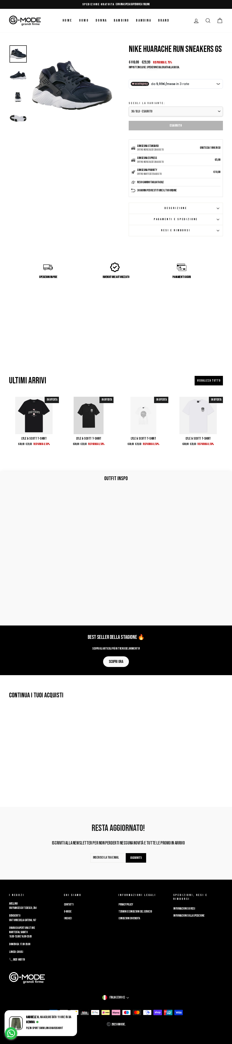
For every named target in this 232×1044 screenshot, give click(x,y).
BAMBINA (143, 20)
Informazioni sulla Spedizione (188, 915)
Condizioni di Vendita (129, 918)
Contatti (69, 904)
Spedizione (152, 67)
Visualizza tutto (208, 380)
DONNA (101, 20)
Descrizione (175, 208)
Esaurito (176, 125)
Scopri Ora (116, 661)
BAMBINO (121, 20)
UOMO (84, 20)
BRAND (163, 20)
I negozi (68, 918)
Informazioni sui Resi (184, 908)
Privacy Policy (125, 904)
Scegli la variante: (147, 103)
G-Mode (67, 911)
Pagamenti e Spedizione (176, 219)
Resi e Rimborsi (176, 230)
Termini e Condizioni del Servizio (135, 911)
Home (67, 20)
